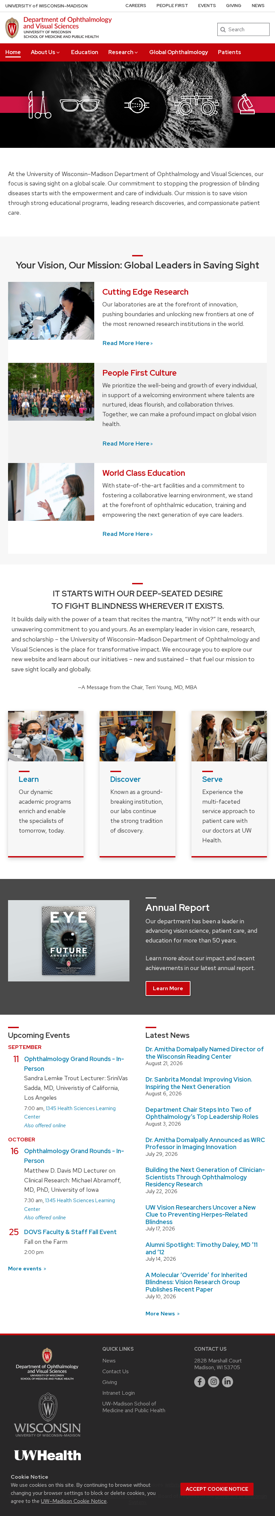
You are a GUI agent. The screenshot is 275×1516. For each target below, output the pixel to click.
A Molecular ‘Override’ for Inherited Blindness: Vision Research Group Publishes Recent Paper (196, 1282)
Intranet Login (118, 1392)
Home (13, 52)
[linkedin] (227, 1382)
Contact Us (115, 1371)
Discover (125, 779)
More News (161, 1313)
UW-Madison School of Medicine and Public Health (133, 1407)
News (258, 5)
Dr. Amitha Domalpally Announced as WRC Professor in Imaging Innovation (205, 1143)
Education (84, 52)
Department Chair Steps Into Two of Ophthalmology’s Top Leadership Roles (202, 1113)
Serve (212, 779)
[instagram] (213, 1382)
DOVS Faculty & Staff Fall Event (70, 1232)
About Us (43, 52)
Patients (229, 52)
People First (172, 5)
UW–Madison (46, 6)
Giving (233, 5)
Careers (135, 5)
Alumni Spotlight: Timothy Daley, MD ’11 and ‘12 (202, 1248)
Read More (126, 343)
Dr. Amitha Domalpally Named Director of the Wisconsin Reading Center (205, 1052)
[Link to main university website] (47, 1437)
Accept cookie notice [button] (217, 1489)
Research (120, 52)
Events (207, 5)
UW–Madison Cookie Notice (74, 1501)
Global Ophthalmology (178, 52)
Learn (29, 779)
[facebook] (200, 1382)
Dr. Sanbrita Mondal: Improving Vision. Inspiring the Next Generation (199, 1083)
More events (25, 1268)
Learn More (168, 988)
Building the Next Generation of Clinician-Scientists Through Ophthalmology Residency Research (205, 1177)
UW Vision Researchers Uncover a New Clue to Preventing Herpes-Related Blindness (201, 1215)
